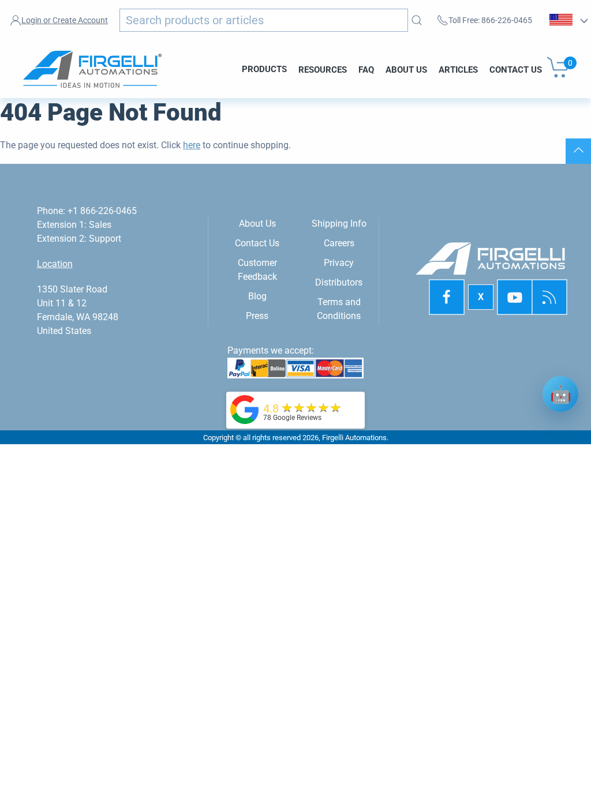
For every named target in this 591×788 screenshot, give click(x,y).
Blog (257, 296)
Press (257, 315)
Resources (322, 69)
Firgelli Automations (354, 437)
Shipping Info (339, 223)
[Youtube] (515, 297)
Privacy (339, 262)
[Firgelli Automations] (244, 409)
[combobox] (263, 20)
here (191, 145)
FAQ (366, 69)
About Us (406, 69)
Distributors (338, 282)
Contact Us (515, 69)
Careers (339, 243)
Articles (458, 69)
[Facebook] (447, 297)
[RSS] (549, 297)
